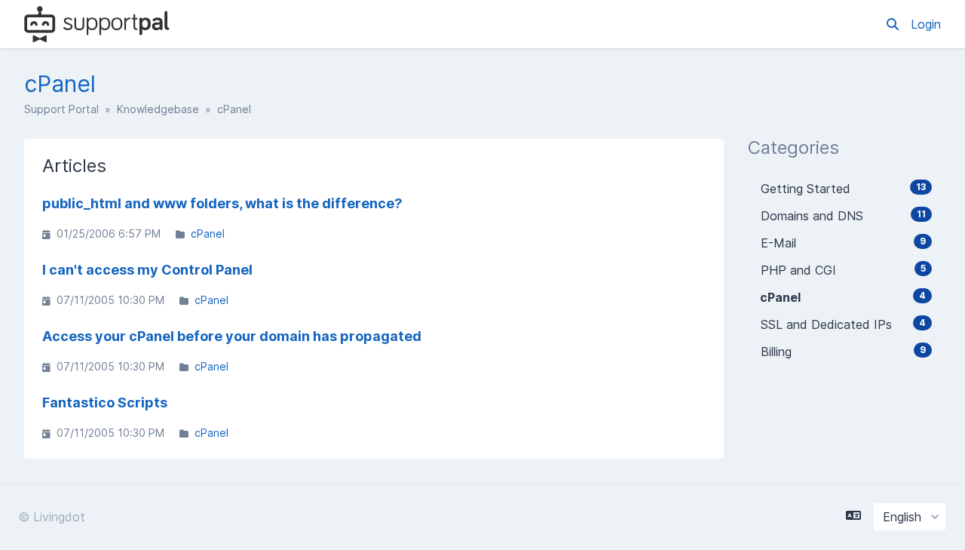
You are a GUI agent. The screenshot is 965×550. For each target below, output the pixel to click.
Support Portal (61, 109)
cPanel (208, 233)
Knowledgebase (158, 109)
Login (926, 24)
